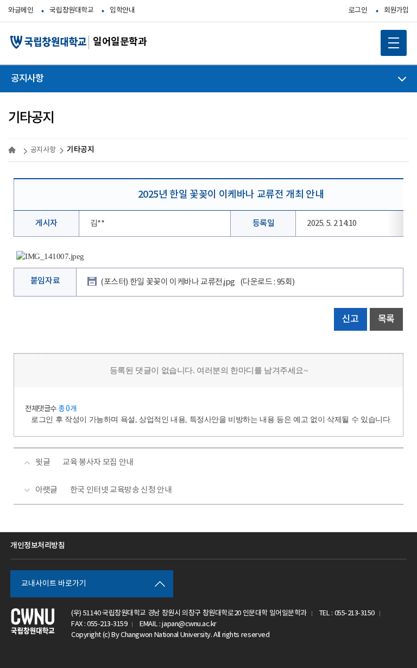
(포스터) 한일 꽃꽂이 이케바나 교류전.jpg (197, 282)
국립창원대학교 (71, 11)
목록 (386, 319)
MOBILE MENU (394, 43)
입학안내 (122, 11)
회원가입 (396, 11)
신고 (350, 319)
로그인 (358, 11)
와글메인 (20, 11)
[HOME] (13, 149)
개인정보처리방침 (37, 545)
